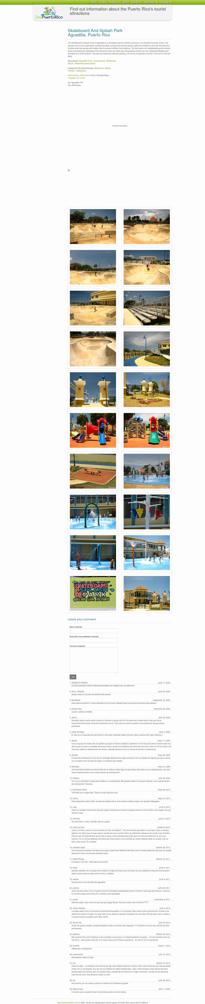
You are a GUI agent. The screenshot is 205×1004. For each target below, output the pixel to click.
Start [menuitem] (94, 2)
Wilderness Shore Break (85, 63)
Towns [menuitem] (103, 2)
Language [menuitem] (164, 2)
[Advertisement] (42, 58)
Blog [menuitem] (125, 2)
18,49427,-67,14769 (76, 78)
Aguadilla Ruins (86, 60)
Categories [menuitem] (114, 2)
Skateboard (99, 68)
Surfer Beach (99, 60)
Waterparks (81, 70)
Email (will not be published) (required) (84, 636)
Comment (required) (77, 646)
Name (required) (76, 627)
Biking (108, 68)
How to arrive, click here (78, 75)
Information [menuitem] (150, 2)
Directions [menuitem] (136, 2)
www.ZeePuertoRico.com (68, 1002)
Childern (72, 70)
